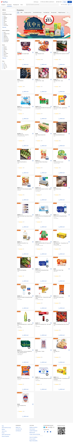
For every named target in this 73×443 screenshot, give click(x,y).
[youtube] (47, 432)
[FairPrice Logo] (4, 2)
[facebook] (44, 432)
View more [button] (4, 27)
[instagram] (50, 432)
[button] (66, 4)
